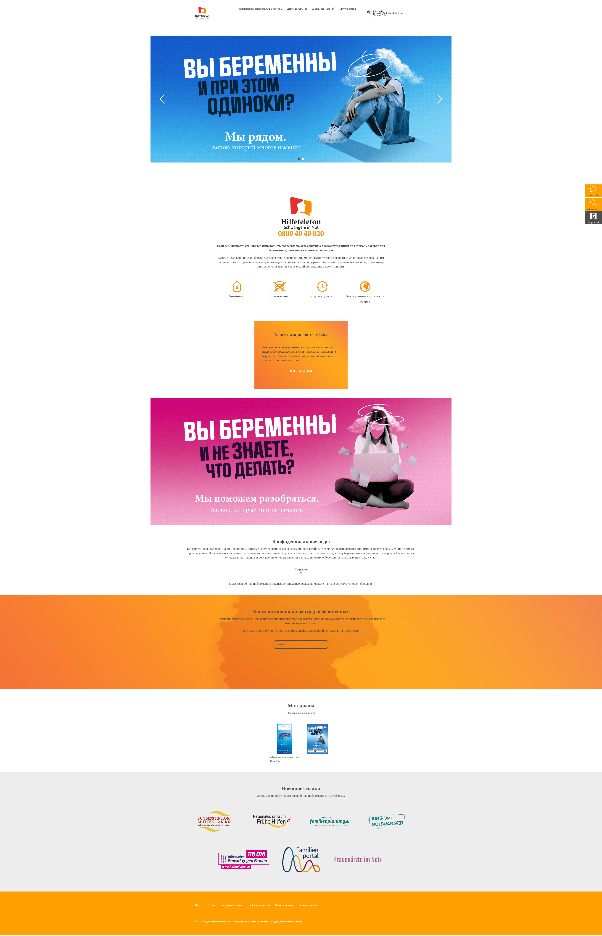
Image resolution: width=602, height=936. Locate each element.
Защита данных (284, 905)
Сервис (212, 905)
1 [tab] (299, 159)
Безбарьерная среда (259, 905)
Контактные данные (232, 905)
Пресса (199, 905)
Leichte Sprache (295, 8)
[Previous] (162, 99)
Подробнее (301, 569)
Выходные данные (308, 905)
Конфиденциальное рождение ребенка (260, 8)
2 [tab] (303, 159)
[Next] (439, 99)
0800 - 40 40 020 (301, 371)
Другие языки (348, 8)
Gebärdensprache (321, 8)
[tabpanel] (301, 99)
